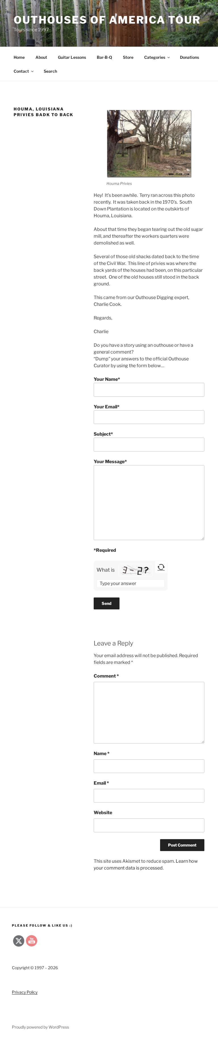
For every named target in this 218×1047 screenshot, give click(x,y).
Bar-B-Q (104, 57)
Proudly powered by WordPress (40, 1027)
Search (50, 71)
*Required (105, 550)
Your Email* (107, 406)
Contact (21, 71)
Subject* (103, 434)
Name (102, 753)
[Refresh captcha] (161, 566)
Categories (154, 57)
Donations (189, 57)
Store (128, 57)
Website (103, 812)
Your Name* (107, 379)
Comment (106, 676)
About (41, 57)
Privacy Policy (24, 992)
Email (101, 783)
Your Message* (110, 461)
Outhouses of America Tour (107, 20)
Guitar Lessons (72, 57)
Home (19, 57)
